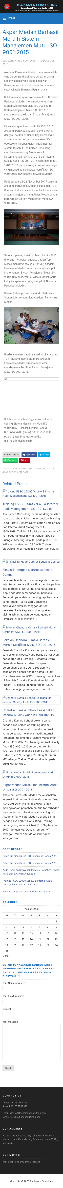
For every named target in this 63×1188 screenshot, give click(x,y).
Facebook (30, 454)
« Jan (6, 955)
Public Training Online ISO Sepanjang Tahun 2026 (30, 855)
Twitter (45, 454)
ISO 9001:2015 (26, 60)
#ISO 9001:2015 (44, 468)
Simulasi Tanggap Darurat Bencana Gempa (26, 891)
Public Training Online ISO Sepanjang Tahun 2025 (30, 863)
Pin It (25, 460)
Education (10, 60)
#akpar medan (22, 468)
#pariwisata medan (15, 472)
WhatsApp (11, 460)
